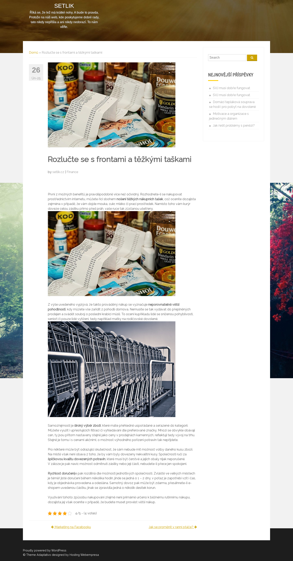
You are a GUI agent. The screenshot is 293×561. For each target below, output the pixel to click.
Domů (33, 52)
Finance (72, 172)
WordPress (58, 550)
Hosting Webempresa (84, 554)
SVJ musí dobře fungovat (231, 88)
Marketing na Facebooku (72, 527)
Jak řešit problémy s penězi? (234, 125)
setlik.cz (58, 172)
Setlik (64, 6)
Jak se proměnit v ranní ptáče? (171, 527)
